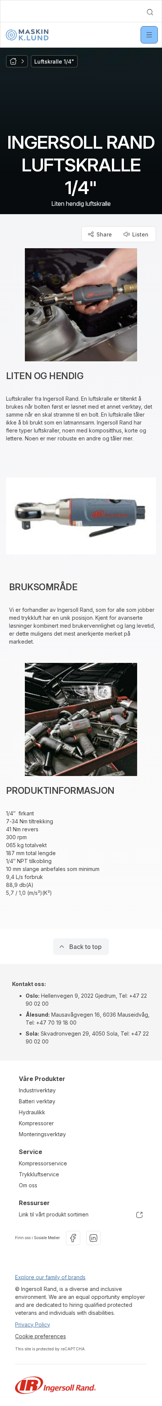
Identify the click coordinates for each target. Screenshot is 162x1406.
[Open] (149, 35)
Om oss (28, 1185)
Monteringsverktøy (42, 1134)
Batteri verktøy (37, 1101)
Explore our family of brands (50, 1277)
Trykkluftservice (39, 1174)
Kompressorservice (43, 1163)
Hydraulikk (32, 1112)
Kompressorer (36, 1123)
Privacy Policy (32, 1324)
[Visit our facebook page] (73, 1238)
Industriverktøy (37, 1090)
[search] (150, 12)
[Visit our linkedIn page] (93, 1238)
